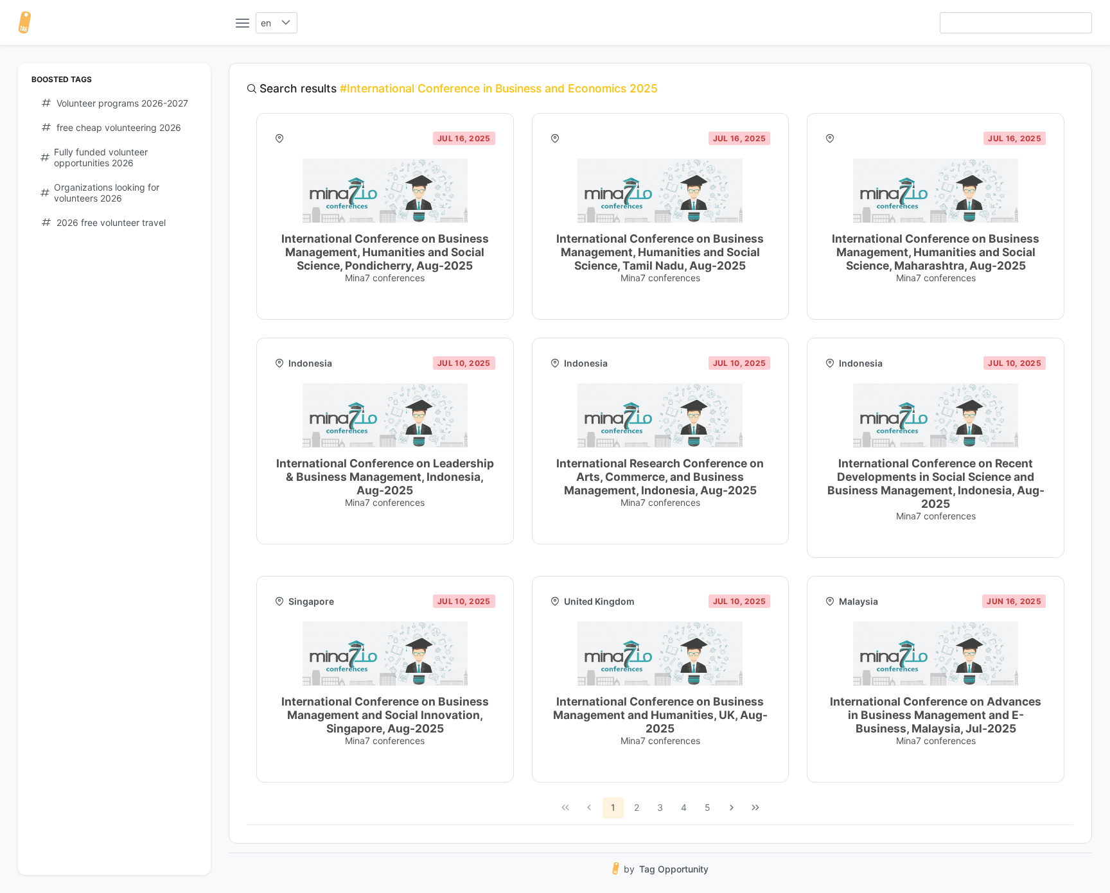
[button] (286, 23)
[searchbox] (1016, 22)
